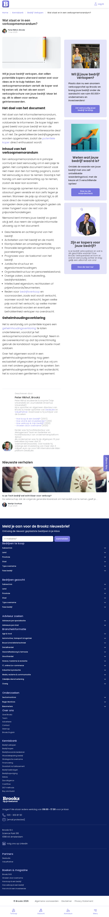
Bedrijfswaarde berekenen (13, 752)
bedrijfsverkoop (30, 291)
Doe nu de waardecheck (85, 192)
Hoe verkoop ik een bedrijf (13, 885)
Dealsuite (50, 409)
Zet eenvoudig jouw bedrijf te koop (85, 109)
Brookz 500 (7, 874)
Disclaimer (66, 901)
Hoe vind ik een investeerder (14, 888)
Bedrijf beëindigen (10, 770)
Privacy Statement (84, 901)
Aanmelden (62, 538)
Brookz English (8, 732)
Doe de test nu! (85, 267)
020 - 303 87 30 (14, 815)
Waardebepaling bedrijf (12, 755)
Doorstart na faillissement (13, 766)
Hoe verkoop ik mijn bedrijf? (30, 423)
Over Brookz (7, 714)
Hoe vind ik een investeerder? (31, 421)
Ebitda (5, 777)
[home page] (5, 4)
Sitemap (6, 729)
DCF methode (8, 787)
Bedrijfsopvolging (10, 773)
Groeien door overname (28, 425)
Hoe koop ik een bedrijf (11, 881)
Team (4, 718)
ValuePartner (21, 412)
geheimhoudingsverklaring (19, 328)
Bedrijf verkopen (9, 745)
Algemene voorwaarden (47, 901)
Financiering (7, 763)
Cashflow (6, 784)
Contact (6, 725)
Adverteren (6, 721)
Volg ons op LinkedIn (17, 843)
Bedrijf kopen (7, 748)
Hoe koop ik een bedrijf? (28, 418)
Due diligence (8, 780)
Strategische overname (12, 759)
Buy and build (8, 791)
